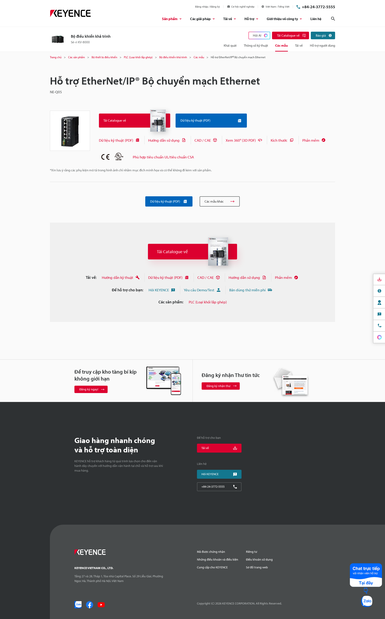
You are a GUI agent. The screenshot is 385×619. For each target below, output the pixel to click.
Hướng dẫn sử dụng (164, 140)
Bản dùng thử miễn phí (247, 290)
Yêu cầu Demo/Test (199, 290)
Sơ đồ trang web (257, 567)
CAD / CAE (203, 140)
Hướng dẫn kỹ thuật (117, 277)
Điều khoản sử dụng (259, 559)
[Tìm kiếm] (333, 19)
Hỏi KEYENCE (159, 290)
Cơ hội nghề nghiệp (242, 6)
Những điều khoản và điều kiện (217, 559)
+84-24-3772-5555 (318, 6)
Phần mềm (310, 140)
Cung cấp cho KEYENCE (212, 567)
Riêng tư (251, 552)
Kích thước (279, 140)
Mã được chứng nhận (211, 552)
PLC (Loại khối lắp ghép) (208, 302)
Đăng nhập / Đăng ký (207, 6)
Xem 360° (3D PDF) (241, 140)
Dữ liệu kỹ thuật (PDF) (116, 140)
